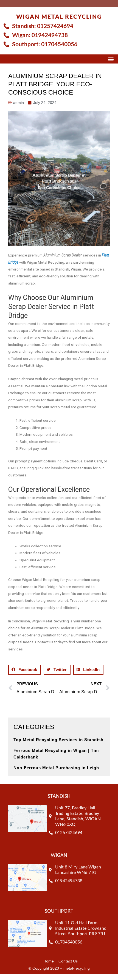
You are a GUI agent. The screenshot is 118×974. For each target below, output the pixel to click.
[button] (110, 59)
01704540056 (59, 44)
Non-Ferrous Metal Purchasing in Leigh (56, 767)
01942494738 (50, 35)
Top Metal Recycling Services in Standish (58, 739)
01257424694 (55, 26)
